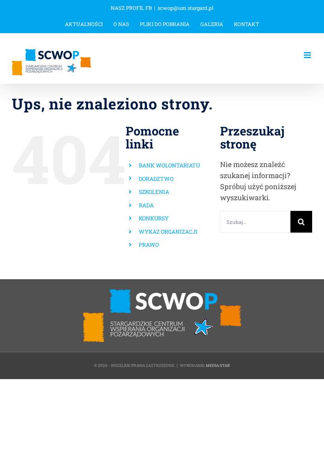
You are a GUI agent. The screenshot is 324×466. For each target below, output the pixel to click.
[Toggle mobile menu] (308, 55)
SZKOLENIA (154, 191)
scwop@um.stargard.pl (185, 7)
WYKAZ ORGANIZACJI (168, 231)
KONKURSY (154, 218)
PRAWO (149, 244)
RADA (146, 205)
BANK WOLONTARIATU (169, 165)
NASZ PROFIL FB (131, 7)
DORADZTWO (156, 178)
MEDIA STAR (218, 365)
